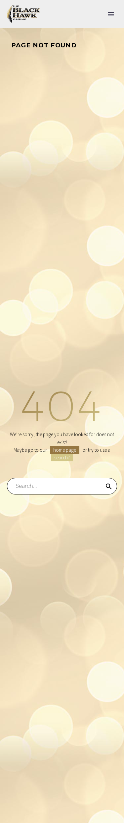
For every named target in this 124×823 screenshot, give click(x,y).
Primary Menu (111, 14)
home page (64, 450)
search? (62, 457)
